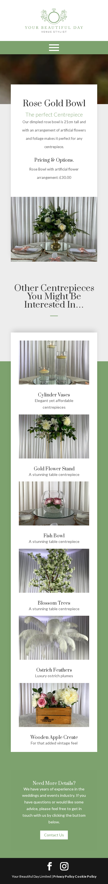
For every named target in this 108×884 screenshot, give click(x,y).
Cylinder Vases (54, 395)
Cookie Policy (85, 876)
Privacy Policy (63, 876)
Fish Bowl (54, 536)
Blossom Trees (54, 603)
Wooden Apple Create (54, 737)
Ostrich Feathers (54, 670)
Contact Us (54, 835)
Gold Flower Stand (54, 469)
